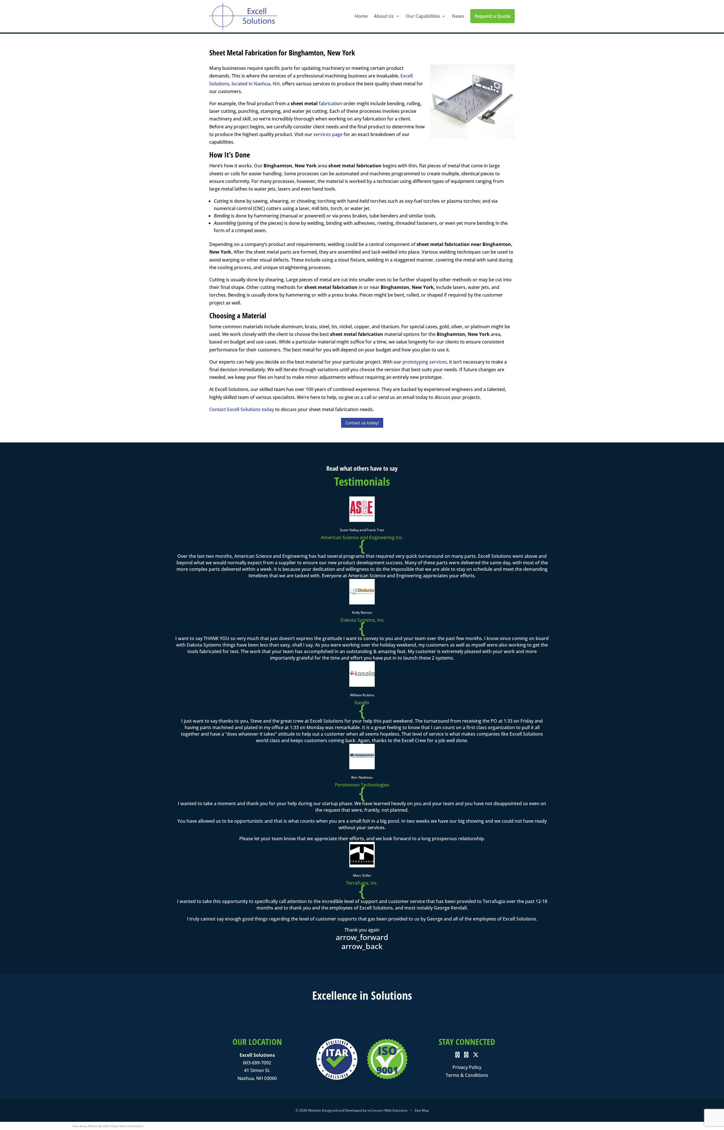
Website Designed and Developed (335, 1110)
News (458, 16)
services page (327, 134)
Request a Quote (492, 16)
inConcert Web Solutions (387, 1110)
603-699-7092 (257, 1063)
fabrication (330, 103)
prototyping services (424, 362)
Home (361, 16)
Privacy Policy (467, 1067)
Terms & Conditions (467, 1075)
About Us (384, 16)
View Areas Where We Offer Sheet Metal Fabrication (107, 1126)
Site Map (422, 1110)
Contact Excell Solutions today (241, 409)
